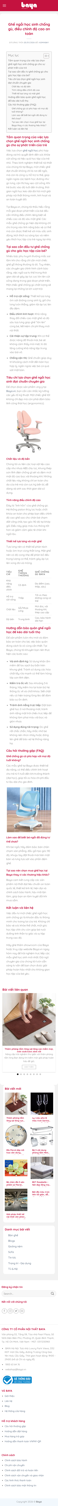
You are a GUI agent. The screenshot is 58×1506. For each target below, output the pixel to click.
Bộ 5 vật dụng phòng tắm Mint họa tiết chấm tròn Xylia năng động (41, 1152)
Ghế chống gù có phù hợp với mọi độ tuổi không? (30, 110)
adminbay (44, 42)
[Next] (54, 1031)
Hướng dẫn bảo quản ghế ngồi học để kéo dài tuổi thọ (27, 99)
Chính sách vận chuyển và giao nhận (24, 1475)
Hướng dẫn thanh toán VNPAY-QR (23, 1441)
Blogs (11, 1240)
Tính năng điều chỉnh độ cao (26, 90)
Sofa (11, 1252)
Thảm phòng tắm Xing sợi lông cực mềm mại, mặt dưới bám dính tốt (29, 1050)
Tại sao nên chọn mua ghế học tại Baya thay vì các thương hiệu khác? (29, 124)
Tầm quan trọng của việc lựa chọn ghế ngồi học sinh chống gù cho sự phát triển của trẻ (26, 64)
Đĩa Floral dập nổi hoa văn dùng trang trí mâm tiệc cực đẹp (15, 1152)
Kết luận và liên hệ (18, 128)
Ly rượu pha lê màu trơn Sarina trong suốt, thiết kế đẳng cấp (40, 1120)
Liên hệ (8, 1401)
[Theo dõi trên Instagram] (10, 1311)
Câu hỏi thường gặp (15, 1426)
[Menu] (4, 5)
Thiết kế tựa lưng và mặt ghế (26, 93)
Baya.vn (11, 391)
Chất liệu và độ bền (21, 86)
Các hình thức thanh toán (18, 1480)
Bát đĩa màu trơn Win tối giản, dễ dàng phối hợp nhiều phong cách (41, 1194)
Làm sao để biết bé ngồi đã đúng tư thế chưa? (29, 117)
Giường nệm (15, 1246)
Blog (7, 1406)
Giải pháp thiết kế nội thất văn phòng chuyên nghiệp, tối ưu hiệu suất (16, 1216)
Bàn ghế (13, 1235)
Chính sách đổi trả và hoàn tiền (21, 1470)
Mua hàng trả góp (14, 1436)
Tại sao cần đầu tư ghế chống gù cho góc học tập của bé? (28, 73)
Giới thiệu (10, 1396)
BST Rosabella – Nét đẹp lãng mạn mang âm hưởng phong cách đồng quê (41, 1184)
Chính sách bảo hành (16, 1460)
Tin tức (12, 1257)
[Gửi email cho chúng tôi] (22, 1311)
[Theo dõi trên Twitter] (16, 1311)
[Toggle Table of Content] (44, 56)
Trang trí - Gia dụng (19, 1263)
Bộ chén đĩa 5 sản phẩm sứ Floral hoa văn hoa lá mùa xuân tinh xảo (15, 1184)
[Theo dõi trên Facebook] (4, 1311)
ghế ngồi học (30, 150)
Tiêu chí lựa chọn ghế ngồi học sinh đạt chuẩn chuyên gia (26, 81)
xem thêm (29, 1067)
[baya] (29, 5)
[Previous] (3, 1031)
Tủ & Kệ (13, 1268)
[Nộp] (52, 1293)
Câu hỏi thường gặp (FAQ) (22, 104)
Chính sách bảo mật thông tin (20, 1485)
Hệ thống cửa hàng (15, 1411)
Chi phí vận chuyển (15, 1465)
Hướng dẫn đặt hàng (16, 1431)
